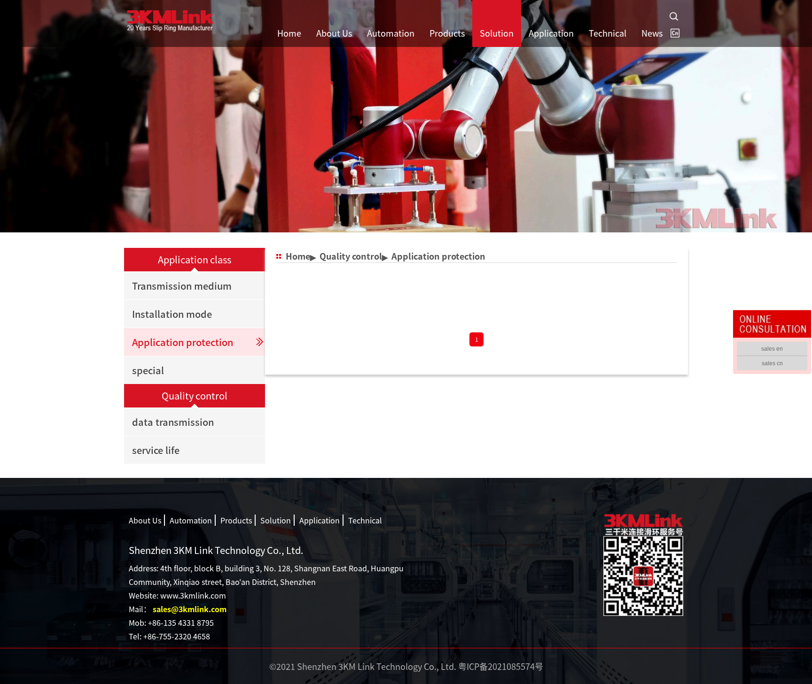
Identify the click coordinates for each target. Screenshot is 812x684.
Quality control (351, 256)
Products (236, 520)
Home (298, 256)
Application (319, 520)
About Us (145, 520)
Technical (365, 520)
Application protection (438, 256)
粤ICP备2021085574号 (500, 666)
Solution (275, 520)
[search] (673, 16)
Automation (191, 520)
